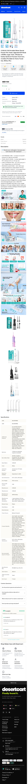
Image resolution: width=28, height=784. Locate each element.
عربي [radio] (13, 3)
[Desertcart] (5, 7)
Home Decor (9, 11)
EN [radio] (10, 3)
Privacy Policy (6, 775)
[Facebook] (9, 712)
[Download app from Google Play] (6, 769)
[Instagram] (3, 712)
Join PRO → (4, 132)
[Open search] (19, 7)
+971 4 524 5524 (9, 754)
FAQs (4, 780)
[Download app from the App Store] (16, 769)
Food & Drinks (17, 11)
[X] (6, 712)
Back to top (13, 682)
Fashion (24, 11)
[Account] (21, 7)
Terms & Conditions (8, 772)
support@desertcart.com (11, 749)
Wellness (3, 11)
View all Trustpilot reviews (13, 639)
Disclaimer (5, 777)
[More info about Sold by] (18, 97)
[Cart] (24, 7)
